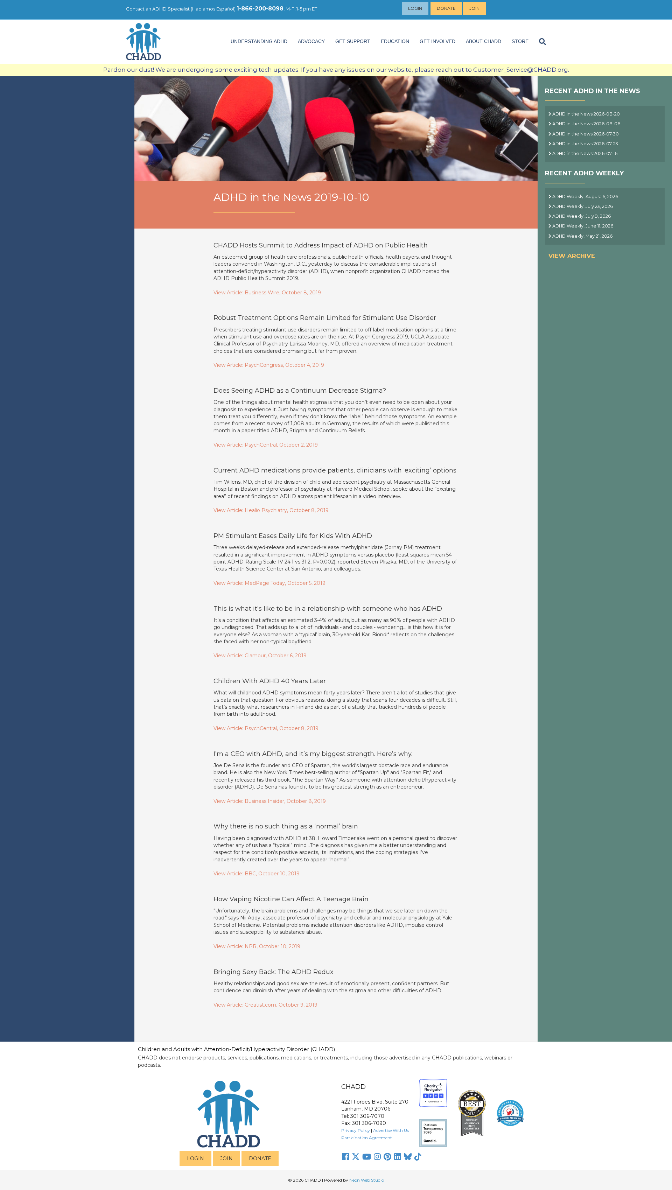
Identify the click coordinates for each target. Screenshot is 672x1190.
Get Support (352, 41)
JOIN (226, 1158)
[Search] (540, 42)
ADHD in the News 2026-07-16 (584, 153)
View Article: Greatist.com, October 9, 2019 (265, 1005)
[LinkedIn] (397, 1157)
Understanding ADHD (259, 41)
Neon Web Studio (366, 1180)
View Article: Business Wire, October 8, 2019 (267, 292)
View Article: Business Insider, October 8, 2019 (270, 801)
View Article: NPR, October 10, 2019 (257, 946)
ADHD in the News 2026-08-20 (585, 114)
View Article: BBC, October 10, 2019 (257, 873)
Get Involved (437, 41)
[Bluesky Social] (408, 1157)
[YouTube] (366, 1157)
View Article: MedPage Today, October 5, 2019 (270, 583)
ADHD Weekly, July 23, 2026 (582, 206)
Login (415, 8)
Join (474, 8)
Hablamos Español (213, 9)
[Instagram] (377, 1157)
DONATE (260, 1158)
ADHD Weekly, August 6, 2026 (584, 196)
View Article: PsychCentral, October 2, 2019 (266, 445)
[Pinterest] (387, 1157)
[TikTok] (417, 1157)
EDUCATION (395, 41)
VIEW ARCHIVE (571, 255)
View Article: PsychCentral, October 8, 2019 (266, 728)
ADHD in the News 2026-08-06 (585, 123)
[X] (355, 1157)
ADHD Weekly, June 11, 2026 (582, 226)
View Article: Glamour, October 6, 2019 (260, 655)
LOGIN (195, 1158)
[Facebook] (345, 1157)
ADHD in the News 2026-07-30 (585, 133)
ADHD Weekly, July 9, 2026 (581, 216)
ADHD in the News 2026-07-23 (584, 143)
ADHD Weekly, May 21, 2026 (581, 236)
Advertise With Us (391, 1130)
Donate (446, 8)
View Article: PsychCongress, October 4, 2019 (269, 365)
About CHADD (483, 41)
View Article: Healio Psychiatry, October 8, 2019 (271, 510)
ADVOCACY (311, 41)
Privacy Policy (355, 1130)
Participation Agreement (366, 1137)
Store (520, 41)
